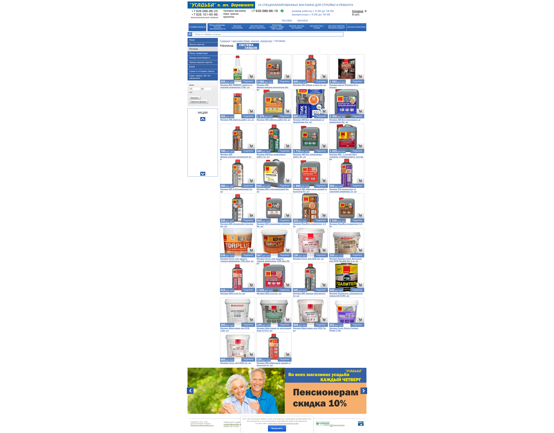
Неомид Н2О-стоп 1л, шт (232, 293)
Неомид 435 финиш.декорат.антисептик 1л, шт (236, 156)
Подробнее (248, 81)
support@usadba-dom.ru (235, 424)
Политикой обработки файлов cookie (283, 423)
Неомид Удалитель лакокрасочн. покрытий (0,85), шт (346, 294)
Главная (225, 41)
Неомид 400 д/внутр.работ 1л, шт (237, 120)
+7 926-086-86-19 (264, 11)
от (191, 89)
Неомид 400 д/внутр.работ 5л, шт (274, 120)
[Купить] (251, 76)
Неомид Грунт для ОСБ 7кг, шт (235, 363)
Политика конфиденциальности (202, 425)
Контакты (302, 20)
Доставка (287, 20)
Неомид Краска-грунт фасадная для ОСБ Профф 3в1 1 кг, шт (345, 260)
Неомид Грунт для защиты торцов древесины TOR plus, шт (237, 260)
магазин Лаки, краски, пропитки (252, 41)
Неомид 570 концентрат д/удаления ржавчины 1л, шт (343, 190)
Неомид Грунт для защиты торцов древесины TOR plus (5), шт (273, 261)
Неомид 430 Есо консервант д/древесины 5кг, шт (344, 121)
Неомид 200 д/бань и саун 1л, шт (309, 85)
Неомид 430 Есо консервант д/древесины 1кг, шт (308, 121)
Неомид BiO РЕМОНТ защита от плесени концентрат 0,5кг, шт (236, 86)
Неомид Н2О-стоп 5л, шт (269, 293)
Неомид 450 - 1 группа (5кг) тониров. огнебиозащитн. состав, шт (346, 156)
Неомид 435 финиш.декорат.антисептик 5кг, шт (273, 87)
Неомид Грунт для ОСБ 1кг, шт (308, 259)
